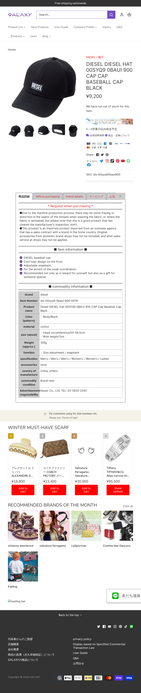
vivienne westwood (20, 545)
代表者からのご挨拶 (20, 639)
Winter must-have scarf (38, 428)
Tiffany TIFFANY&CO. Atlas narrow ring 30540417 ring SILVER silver (118, 472)
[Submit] (111, 15)
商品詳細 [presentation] (24, 196)
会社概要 (13, 649)
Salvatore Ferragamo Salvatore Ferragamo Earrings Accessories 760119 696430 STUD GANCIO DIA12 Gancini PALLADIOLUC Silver (85, 472)
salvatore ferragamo (53, 545)
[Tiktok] (125, 626)
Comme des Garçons (117, 545)
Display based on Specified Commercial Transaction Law (99, 645)
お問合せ (78, 663)
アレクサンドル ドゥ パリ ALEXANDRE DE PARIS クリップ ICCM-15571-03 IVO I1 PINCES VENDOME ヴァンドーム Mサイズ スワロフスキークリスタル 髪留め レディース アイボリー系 (23, 472)
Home (12, 49)
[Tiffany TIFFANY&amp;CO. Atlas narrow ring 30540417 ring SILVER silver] (118, 448)
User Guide (80, 653)
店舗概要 (13, 644)
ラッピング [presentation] (96, 196)
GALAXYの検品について (23, 659)
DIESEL (91, 57)
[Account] (122, 14)
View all (128, 506)
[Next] (120, 197)
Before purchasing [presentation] (48, 196)
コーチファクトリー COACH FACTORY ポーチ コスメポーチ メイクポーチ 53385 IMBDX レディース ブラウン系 (54, 472)
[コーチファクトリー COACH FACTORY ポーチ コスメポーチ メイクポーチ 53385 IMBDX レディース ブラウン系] (54, 448)
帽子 (101, 57)
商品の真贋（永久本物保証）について (31, 654)
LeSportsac (78, 545)
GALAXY (35, 677)
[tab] (24, 196)
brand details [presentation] (74, 196)
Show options (118, 489)
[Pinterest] (120, 626)
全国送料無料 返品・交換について (109, 135)
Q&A (76, 658)
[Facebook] (104, 626)
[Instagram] (114, 626)
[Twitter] (98, 626)
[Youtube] (109, 626)
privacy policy (82, 639)
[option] (14, 131)
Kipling (12, 586)
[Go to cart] (129, 14)
